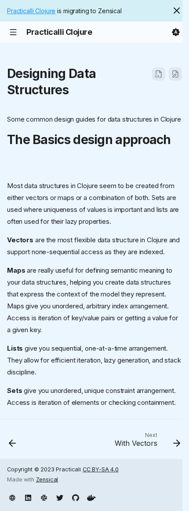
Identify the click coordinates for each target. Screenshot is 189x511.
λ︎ (77, 89)
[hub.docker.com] (91, 497)
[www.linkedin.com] (28, 497)
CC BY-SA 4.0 (101, 469)
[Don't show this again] (176, 10)
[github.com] (76, 497)
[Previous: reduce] (13, 442)
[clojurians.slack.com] (44, 497)
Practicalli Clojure (31, 11)
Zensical (47, 479)
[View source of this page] (158, 74)
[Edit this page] (175, 74)
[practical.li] (12, 497)
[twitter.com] (60, 497)
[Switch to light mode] (176, 32)
